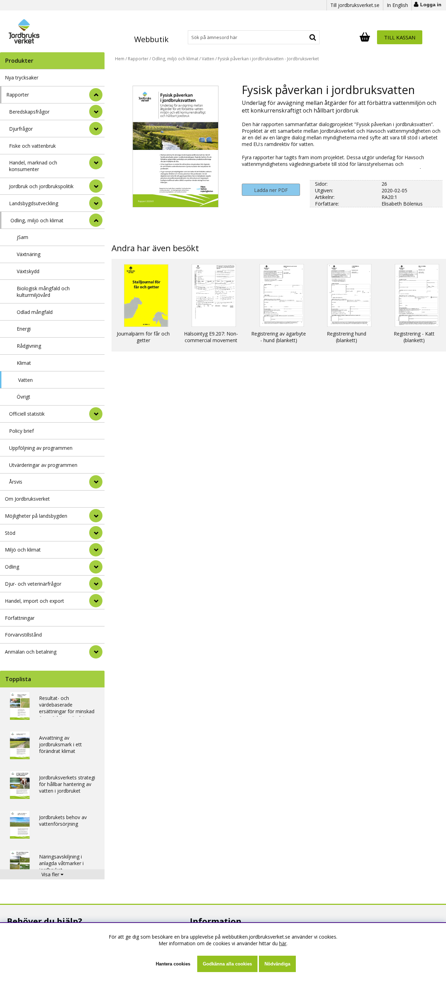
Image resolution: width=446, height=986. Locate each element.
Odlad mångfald (35, 312)
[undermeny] (96, 111)
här (282, 943)
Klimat (24, 363)
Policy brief (21, 430)
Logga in (430, 4)
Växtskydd (28, 271)
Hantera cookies (173, 963)
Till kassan (399, 37)
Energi (24, 328)
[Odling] (96, 567)
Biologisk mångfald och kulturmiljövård (43, 291)
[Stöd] (96, 533)
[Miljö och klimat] (96, 550)
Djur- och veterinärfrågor (33, 583)
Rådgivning (29, 345)
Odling (12, 566)
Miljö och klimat (23, 549)
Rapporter (17, 94)
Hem (119, 59)
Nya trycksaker (21, 77)
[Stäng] (96, 95)
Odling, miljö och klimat (36, 220)
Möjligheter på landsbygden (36, 516)
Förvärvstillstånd (23, 634)
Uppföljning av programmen (40, 448)
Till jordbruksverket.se (354, 5)
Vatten (25, 380)
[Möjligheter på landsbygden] (96, 516)
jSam (22, 237)
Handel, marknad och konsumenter (33, 165)
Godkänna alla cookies (227, 963)
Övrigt (23, 396)
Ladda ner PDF (271, 190)
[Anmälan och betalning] (96, 652)
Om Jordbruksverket (27, 498)
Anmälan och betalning (30, 651)
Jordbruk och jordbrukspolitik (41, 186)
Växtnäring (28, 254)
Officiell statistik (27, 413)
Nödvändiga (277, 963)
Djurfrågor (21, 128)
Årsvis (15, 481)
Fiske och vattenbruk (32, 145)
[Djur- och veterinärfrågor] (96, 584)
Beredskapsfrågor (29, 111)
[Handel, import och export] (96, 601)
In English (397, 5)
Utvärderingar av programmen (43, 465)
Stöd (10, 533)
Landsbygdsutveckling (33, 203)
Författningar (19, 618)
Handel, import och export (34, 601)
